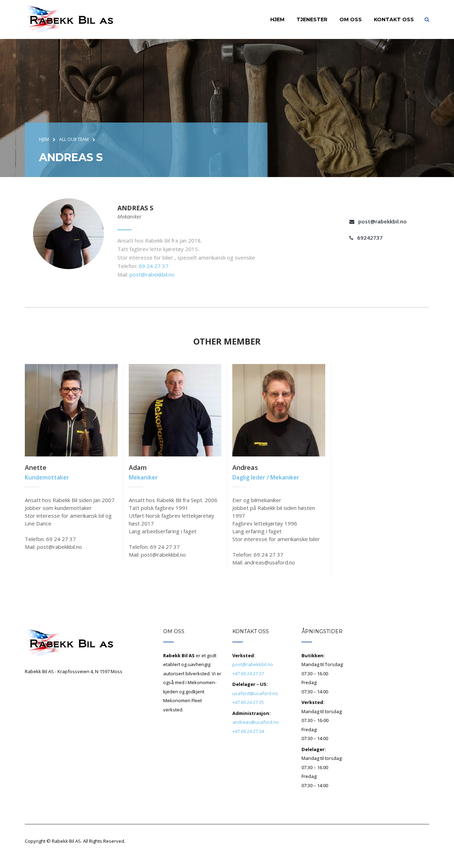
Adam (138, 467)
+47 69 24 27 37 (248, 673)
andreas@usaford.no (255, 722)
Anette (35, 467)
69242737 (370, 237)
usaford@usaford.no (255, 693)
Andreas (245, 467)
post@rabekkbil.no (152, 274)
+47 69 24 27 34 (248, 731)
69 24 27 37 (153, 265)
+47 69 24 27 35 (248, 702)
